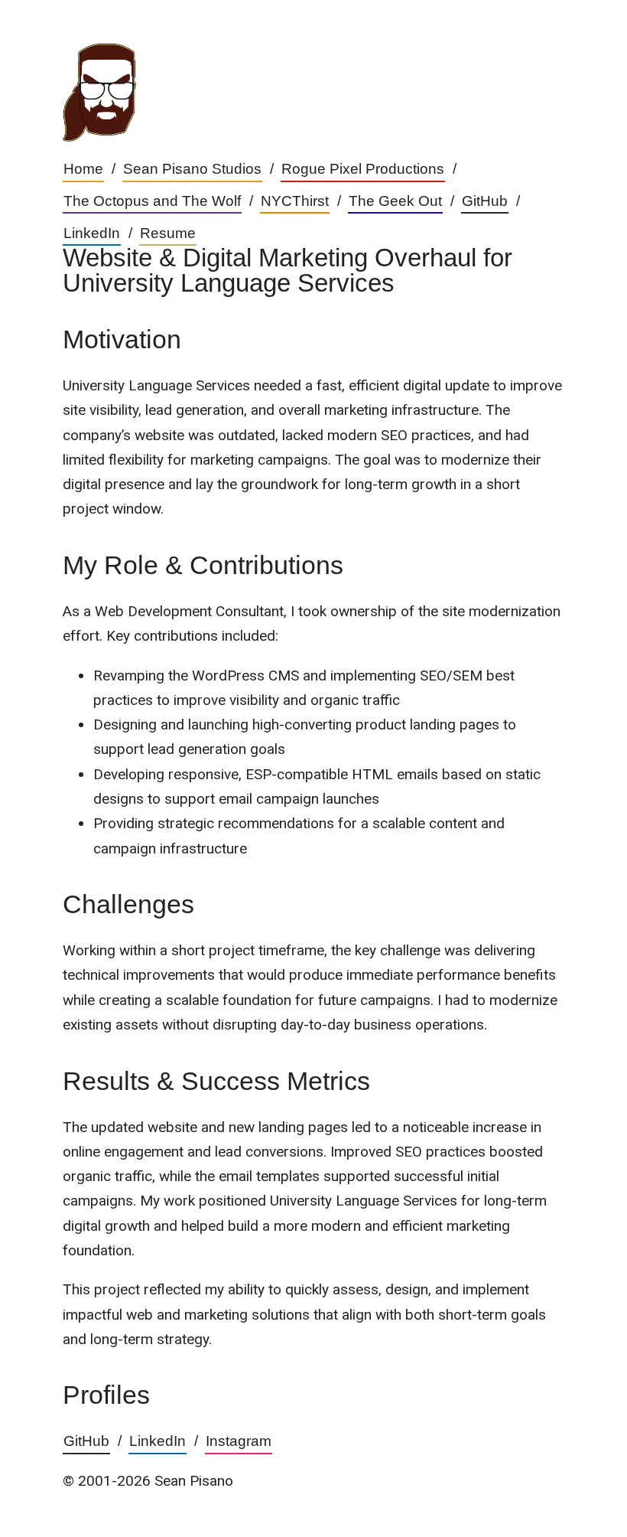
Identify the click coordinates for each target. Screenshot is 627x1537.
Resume (168, 233)
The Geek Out (395, 201)
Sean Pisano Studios (192, 169)
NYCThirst (295, 201)
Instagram (238, 1441)
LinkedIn (91, 233)
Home (83, 169)
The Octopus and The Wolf (152, 201)
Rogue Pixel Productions (362, 169)
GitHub (485, 201)
